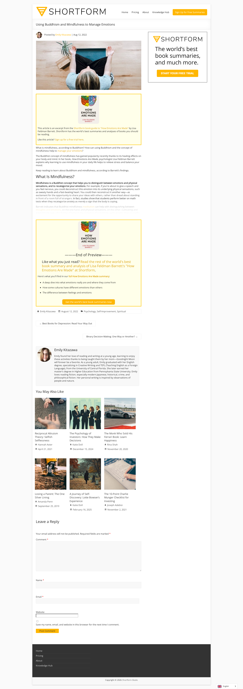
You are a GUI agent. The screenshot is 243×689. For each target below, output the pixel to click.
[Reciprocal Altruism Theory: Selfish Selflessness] (50, 399)
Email (39, 596)
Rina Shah (112, 444)
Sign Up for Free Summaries (190, 12)
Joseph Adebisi (115, 505)
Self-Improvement (106, 311)
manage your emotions (70, 150)
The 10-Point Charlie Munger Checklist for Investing (116, 497)
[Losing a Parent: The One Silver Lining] (50, 459)
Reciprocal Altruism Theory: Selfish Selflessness (46, 437)
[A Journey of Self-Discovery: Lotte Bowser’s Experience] (85, 459)
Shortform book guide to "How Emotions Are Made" (101, 128)
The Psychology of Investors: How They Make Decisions (85, 437)
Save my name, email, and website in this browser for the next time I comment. (77, 624)
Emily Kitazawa (63, 34)
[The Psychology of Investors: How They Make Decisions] (85, 399)
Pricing (135, 12)
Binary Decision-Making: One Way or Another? (112, 336)
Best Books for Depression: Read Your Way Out (66, 323)
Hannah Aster (45, 444)
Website (40, 612)
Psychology (90, 311)
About (145, 12)
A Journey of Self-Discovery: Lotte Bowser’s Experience (85, 497)
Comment (42, 539)
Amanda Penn (45, 501)
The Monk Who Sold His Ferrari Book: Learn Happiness (118, 437)
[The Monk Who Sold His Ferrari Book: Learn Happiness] (120, 399)
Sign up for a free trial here (69, 139)
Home (125, 12)
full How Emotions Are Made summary (89, 276)
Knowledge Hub (160, 12)
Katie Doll (78, 444)
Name (40, 580)
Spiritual (121, 311)
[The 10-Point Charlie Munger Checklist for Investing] (120, 459)
